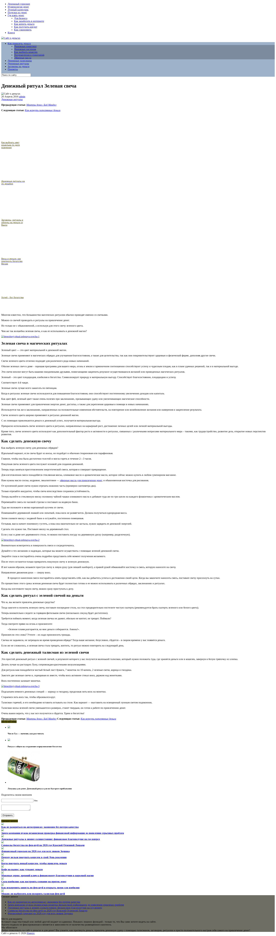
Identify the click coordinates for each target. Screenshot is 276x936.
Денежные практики (25, 46)
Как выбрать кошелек (26, 52)
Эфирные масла (22, 57)
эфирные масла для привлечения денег (81, 480)
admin (22, 96)
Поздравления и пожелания (29, 55)
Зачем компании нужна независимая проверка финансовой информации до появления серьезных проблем (62, 833)
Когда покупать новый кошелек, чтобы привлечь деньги (34, 863)
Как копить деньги (24, 24)
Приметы (13, 69)
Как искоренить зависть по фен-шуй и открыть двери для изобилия (40, 887)
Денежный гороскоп (19, 4)
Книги (11, 32)
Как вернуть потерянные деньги (42, 110)
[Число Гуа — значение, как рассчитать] (9, 727)
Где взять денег (16, 15)
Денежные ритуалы (18, 63)
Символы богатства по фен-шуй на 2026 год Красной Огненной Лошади (42, 845)
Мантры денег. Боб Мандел (41, 104)
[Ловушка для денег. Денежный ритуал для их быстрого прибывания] (24, 782)
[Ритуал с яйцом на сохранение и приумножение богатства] (9, 740)
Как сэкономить (22, 29)
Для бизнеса (20, 18)
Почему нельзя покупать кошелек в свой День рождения (34, 857)
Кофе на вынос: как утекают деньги (22, 869)
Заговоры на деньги (18, 66)
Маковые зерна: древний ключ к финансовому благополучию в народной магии (47, 875)
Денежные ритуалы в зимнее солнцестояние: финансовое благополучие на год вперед (50, 839)
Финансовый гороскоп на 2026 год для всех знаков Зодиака (35, 851)
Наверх (31, 933)
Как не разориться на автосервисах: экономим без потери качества (40, 827)
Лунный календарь (18, 9)
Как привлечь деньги (19, 43)
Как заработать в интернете (29, 21)
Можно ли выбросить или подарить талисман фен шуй (33, 893)
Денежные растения (25, 49)
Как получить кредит (25, 27)
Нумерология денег (18, 6)
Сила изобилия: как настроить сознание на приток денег (33, 881)
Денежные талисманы (20, 60)
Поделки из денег (17, 12)
